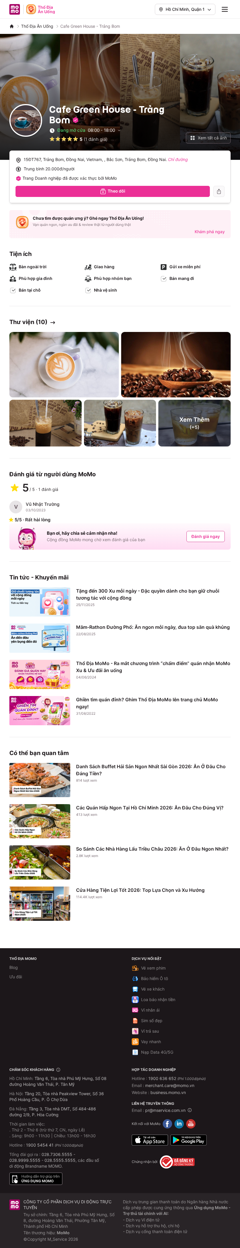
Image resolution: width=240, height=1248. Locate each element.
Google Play (188, 1140)
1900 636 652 (177, 1078)
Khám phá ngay (210, 231)
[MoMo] (11, 26)
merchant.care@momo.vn (169, 1085)
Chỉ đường (178, 159)
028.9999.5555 (24, 1160)
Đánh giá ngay (205, 536)
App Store (150, 1140)
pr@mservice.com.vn (165, 1110)
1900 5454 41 (40, 1145)
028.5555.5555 (60, 1160)
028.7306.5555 (57, 1154)
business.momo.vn (168, 1092)
